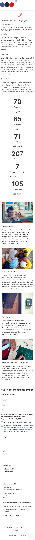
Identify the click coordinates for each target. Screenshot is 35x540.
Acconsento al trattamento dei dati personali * (18, 422)
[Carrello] (2, 9)
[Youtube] (11, 4)
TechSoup (22, 536)
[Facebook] (2, 4)
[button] (17, 10)
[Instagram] (7, 4)
